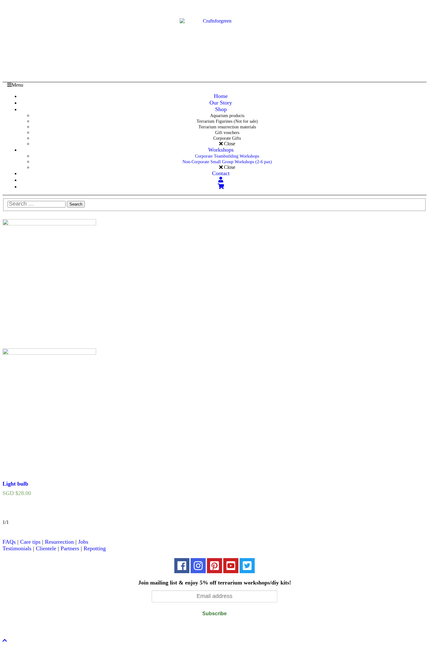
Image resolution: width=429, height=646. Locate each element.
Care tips (30, 542)
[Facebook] (181, 565)
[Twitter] (247, 565)
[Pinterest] (214, 565)
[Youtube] (230, 565)
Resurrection (59, 542)
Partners (70, 548)
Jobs (83, 542)
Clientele (46, 548)
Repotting (95, 548)
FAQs (9, 542)
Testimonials (17, 548)
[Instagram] (198, 565)
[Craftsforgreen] (215, 36)
